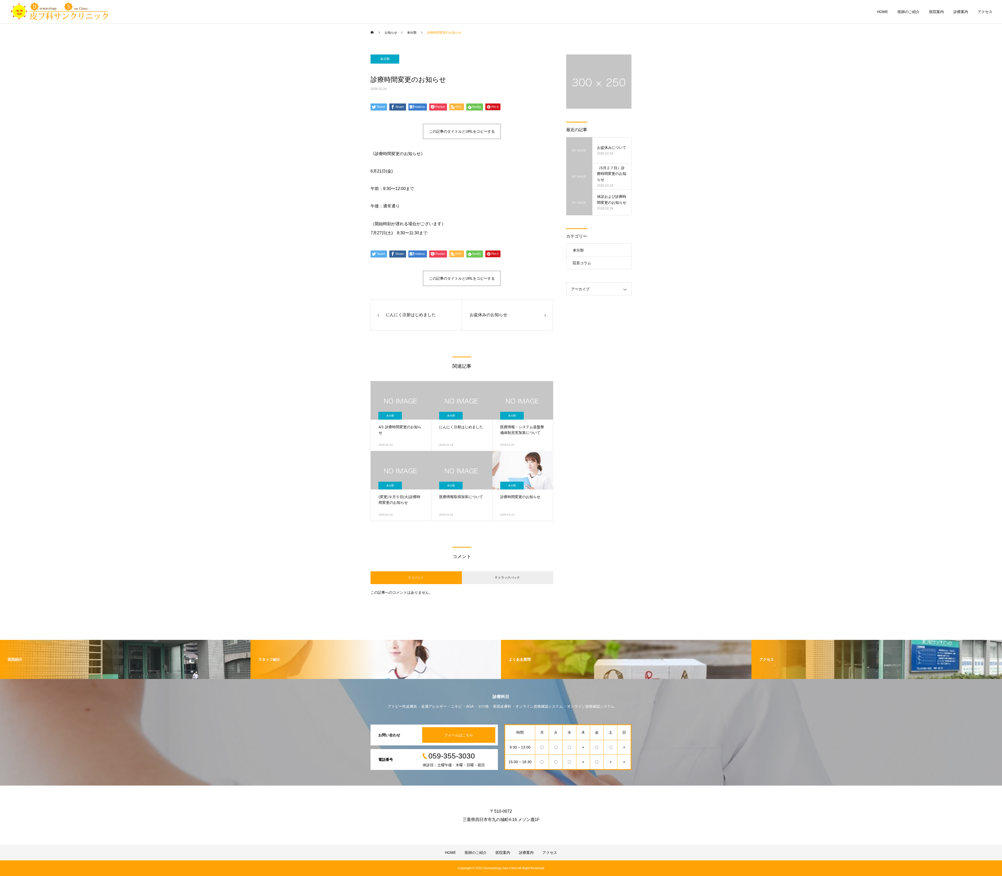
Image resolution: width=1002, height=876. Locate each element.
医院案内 (936, 12)
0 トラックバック (507, 577)
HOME (882, 12)
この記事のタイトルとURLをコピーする (462, 131)
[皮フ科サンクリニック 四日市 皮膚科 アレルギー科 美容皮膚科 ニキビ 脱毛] (59, 12)
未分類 (385, 59)
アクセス (985, 12)
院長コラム (582, 263)
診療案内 (960, 12)
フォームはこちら (458, 735)
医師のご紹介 (909, 12)
